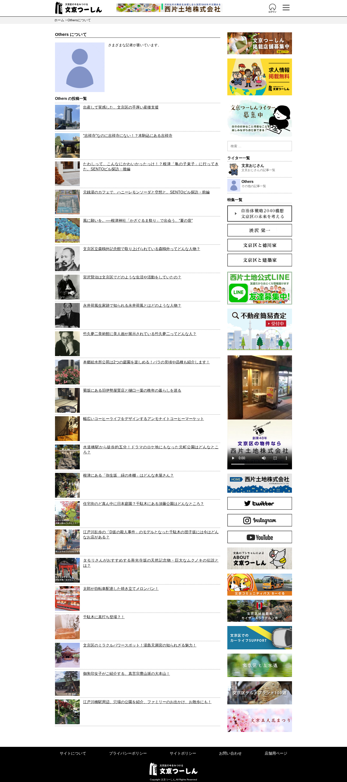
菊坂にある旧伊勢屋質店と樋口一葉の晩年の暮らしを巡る (132, 390)
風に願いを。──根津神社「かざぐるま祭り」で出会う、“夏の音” (138, 221)
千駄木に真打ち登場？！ (104, 617)
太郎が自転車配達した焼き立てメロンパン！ (121, 589)
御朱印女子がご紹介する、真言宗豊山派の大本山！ (126, 674)
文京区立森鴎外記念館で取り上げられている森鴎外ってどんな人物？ (141, 249)
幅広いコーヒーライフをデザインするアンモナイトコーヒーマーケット (143, 419)
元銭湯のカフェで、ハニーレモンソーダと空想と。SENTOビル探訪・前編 (146, 192)
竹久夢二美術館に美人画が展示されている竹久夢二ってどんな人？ (139, 334)
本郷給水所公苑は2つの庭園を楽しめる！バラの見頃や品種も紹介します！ (146, 362)
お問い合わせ (230, 753)
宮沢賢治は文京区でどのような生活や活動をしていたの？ (132, 277)
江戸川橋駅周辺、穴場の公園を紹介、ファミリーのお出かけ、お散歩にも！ (147, 702)
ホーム (59, 20)
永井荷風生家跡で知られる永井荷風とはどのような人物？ (132, 305)
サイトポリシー (183, 753)
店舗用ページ (276, 753)
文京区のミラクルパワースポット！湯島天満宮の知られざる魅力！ (139, 645)
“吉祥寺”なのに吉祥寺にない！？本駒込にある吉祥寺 (127, 136)
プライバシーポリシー (128, 753)
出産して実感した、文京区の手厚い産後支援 (121, 107)
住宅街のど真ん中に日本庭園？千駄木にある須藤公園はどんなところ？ (143, 504)
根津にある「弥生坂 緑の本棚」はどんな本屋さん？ (128, 475)
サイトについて (73, 753)
